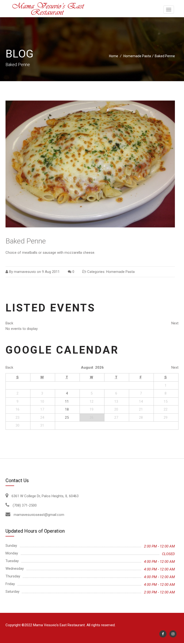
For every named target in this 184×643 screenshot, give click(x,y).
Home (113, 56)
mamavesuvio (25, 272)
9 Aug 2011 (51, 272)
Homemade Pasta (137, 56)
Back (9, 323)
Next (174, 323)
